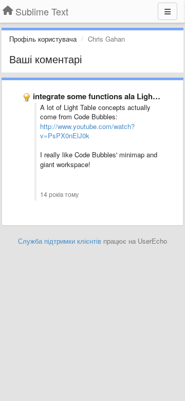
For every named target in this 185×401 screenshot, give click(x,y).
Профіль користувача (43, 39)
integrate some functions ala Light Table (104, 96)
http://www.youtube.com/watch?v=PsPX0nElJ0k (87, 131)
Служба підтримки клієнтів (59, 241)
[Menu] (167, 11)
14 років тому (59, 194)
